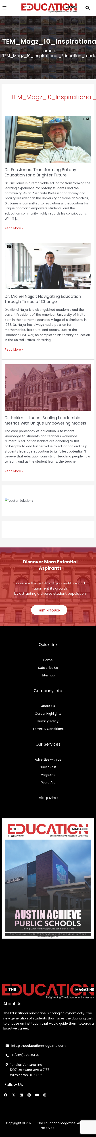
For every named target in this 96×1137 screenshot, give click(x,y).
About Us (48, 706)
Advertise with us (48, 759)
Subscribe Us (48, 667)
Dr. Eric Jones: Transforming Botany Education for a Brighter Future (40, 172)
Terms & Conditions (48, 729)
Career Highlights (48, 713)
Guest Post (48, 767)
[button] (87, 8)
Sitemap (48, 675)
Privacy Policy (48, 721)
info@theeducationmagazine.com (37, 1045)
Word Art (48, 782)
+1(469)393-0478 (24, 1055)
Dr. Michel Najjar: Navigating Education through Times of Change (43, 299)
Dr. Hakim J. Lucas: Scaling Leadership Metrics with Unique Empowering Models (45, 420)
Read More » (14, 228)
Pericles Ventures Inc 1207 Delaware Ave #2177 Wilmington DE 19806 (27, 1069)
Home (46, 51)
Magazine (48, 774)
